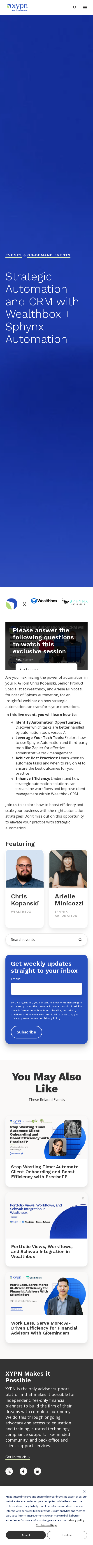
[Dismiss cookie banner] (84, 1491)
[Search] (80, 939)
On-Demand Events (48, 255)
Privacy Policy (52, 1018)
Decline (67, 1535)
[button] (85, 7)
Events (13, 255)
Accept (26, 1535)
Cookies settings (46, 1525)
